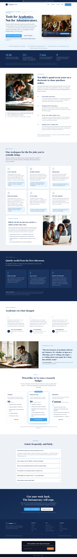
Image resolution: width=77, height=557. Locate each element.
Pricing (58, 4)
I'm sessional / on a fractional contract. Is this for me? (29, 470)
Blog (34, 555)
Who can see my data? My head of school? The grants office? (31, 465)
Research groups (49, 528)
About (61, 525)
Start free (68, 4)
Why (48, 4)
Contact (61, 530)
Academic (11, 4)
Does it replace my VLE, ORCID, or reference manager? (30, 461)
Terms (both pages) (63, 528)
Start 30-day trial (38, 419)
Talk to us (61, 419)
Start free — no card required (13, 35)
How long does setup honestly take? (25, 480)
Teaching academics (50, 526)
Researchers (48, 525)
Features (53, 4)
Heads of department (50, 530)
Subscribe (50, 548)
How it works (34, 528)
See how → (52, 1)
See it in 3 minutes (28, 35)
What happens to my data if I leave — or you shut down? (30, 475)
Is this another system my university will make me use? (30, 450)
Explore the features (47, 509)
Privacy (61, 526)
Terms (42, 555)
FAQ (62, 4)
